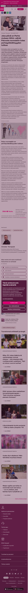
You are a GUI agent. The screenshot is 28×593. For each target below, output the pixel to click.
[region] (14, 296)
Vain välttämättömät (14, 306)
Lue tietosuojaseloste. (8, 298)
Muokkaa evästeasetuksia (14, 309)
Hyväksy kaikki (14, 302)
